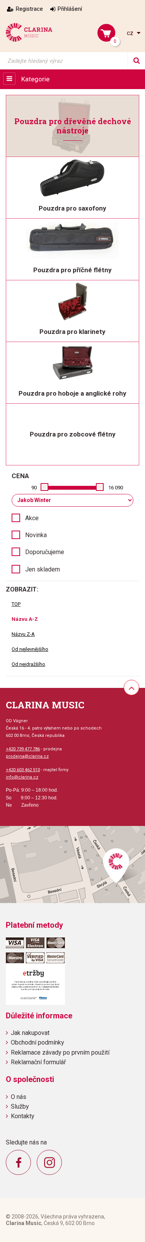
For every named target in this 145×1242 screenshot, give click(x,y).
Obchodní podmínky (37, 1042)
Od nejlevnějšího (30, 649)
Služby (20, 1106)
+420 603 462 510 (23, 769)
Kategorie (35, 79)
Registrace (29, 8)
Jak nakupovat (30, 1032)
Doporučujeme (44, 552)
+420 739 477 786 (23, 749)
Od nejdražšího (28, 664)
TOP (16, 604)
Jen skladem (42, 569)
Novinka (36, 535)
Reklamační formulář (38, 1062)
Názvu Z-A (23, 634)
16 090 (115, 487)
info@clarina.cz (22, 777)
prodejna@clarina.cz (27, 756)
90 (34, 487)
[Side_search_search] (136, 60)
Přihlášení (70, 8)
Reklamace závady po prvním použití (60, 1052)
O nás (18, 1096)
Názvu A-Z (25, 619)
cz (131, 33)
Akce (32, 518)
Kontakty (22, 1116)
